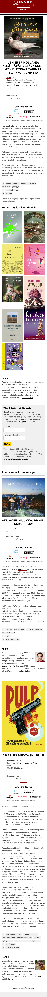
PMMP (8, 636)
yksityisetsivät (35, 941)
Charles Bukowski (12, 947)
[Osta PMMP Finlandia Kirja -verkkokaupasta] (17, 554)
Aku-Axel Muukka (12, 639)
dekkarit (26, 934)
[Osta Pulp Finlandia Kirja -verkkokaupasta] (17, 793)
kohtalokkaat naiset (24, 937)
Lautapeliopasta (8, 666)
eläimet (8, 183)
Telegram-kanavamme (27, 422)
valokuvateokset (8, 633)
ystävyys (15, 187)
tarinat (23, 183)
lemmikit (16, 183)
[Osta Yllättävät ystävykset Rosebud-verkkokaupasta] (30, 113)
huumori (34, 934)
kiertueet (9, 629)
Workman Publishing (23, 85)
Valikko (23, 10)
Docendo (10, 529)
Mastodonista (18, 671)
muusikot (29, 629)
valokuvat (38, 629)
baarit (19, 934)
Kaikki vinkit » (27, 398)
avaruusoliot (10, 934)
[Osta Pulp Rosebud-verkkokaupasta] (30, 793)
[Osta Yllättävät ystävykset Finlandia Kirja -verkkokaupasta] (17, 113)
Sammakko (10, 760)
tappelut (25, 941)
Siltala (8, 77)
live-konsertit (19, 629)
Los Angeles (10, 944)
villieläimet (6, 187)
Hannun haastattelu (33, 976)
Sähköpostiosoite (12, 435)
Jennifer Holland (12, 190)
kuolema (37, 937)
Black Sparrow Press (28, 763)
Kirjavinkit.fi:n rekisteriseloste (15, 459)
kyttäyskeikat (7, 941)
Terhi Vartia (19, 88)
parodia (17, 941)
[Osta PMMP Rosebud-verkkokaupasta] (30, 554)
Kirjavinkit (25, 2)
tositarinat (32, 183)
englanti (9, 193)
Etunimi (6, 427)
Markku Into (19, 768)
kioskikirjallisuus (8, 937)
